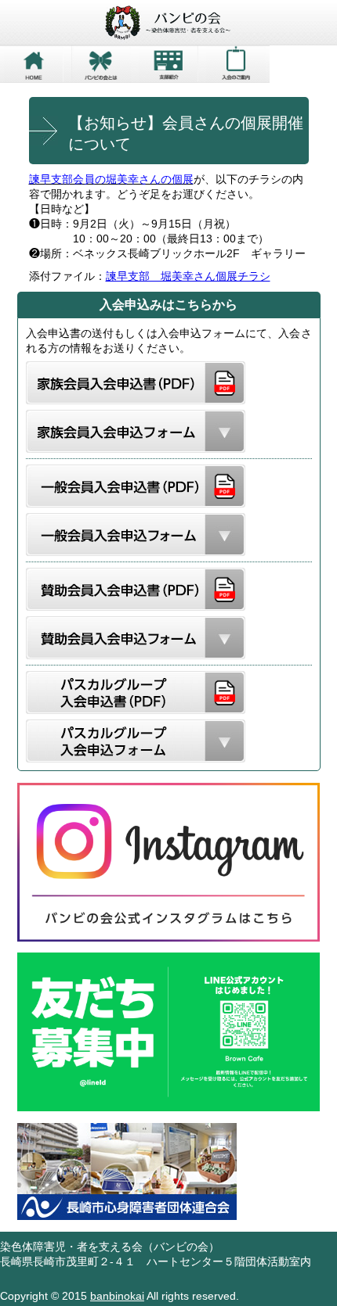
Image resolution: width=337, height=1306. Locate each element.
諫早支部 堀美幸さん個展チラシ (188, 276)
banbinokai (117, 1296)
